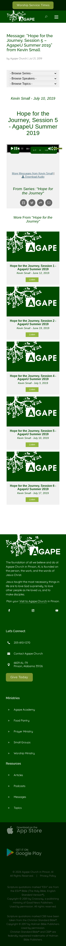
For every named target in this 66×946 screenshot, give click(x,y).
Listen (32, 279)
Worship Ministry (24, 753)
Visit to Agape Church (33, 601)
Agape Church (18, 58)
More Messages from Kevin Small (32, 173)
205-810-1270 (22, 642)
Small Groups (22, 742)
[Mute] (52, 150)
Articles (18, 775)
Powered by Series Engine (33, 518)
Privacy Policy (48, 875)
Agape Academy (24, 709)
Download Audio (34, 176)
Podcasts (19, 786)
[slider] (55, 148)
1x (40, 150)
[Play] (14, 150)
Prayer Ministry (23, 731)
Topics (18, 808)
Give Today (19, 677)
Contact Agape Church (28, 653)
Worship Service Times (33, 5)
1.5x (47, 150)
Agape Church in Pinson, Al (37, 872)
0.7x (35, 150)
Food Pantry (22, 720)
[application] (33, 148)
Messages (20, 797)
